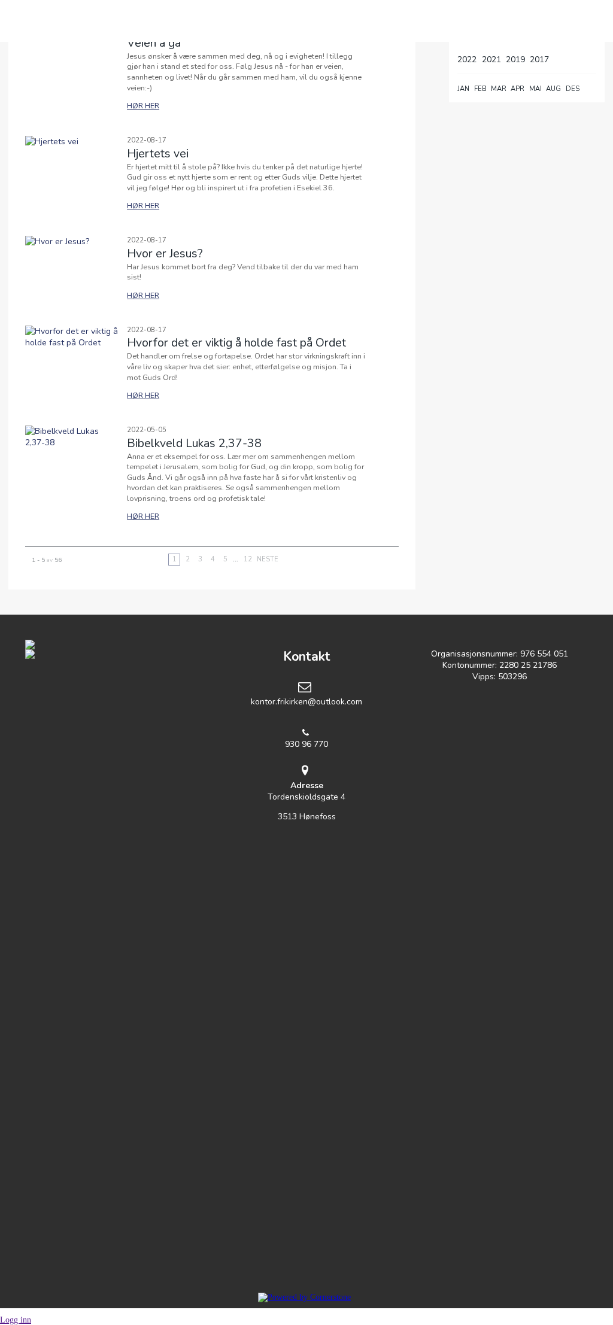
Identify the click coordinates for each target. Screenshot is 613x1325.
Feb (480, 88)
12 (248, 559)
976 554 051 (544, 654)
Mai (535, 88)
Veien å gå (154, 43)
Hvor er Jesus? (165, 253)
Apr (517, 88)
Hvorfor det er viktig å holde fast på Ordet (236, 343)
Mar (498, 88)
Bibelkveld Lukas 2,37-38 (194, 443)
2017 (539, 59)
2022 (467, 59)
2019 (515, 59)
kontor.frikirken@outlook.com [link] (306, 701)
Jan (463, 88)
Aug (553, 88)
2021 (491, 59)
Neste (267, 559)
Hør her (143, 106)
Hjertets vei (158, 153)
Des (572, 88)
